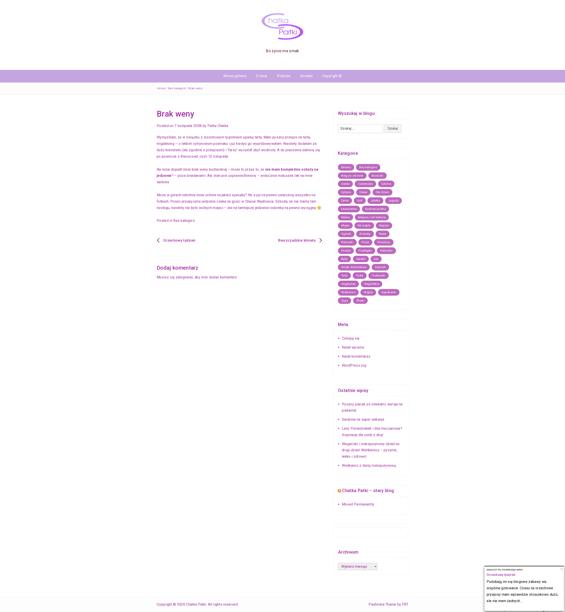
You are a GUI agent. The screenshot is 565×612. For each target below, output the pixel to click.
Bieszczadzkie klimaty (297, 240)
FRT (405, 604)
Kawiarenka (349, 209)
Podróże (284, 76)
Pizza (365, 242)
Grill (359, 200)
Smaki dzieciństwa (353, 267)
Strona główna (234, 76)
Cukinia (386, 183)
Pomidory (383, 242)
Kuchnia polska (375, 209)
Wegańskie (371, 283)
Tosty (359, 275)
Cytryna (346, 192)
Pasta (382, 233)
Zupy (344, 300)
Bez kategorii (177, 88)
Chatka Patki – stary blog (368, 490)
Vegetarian (348, 283)
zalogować (184, 277)
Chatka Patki (196, 604)
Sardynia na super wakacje (363, 419)
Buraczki (377, 175)
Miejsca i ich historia (372, 217)
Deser (363, 192)
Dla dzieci (382, 192)
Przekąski (365, 250)
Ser (376, 259)
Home (161, 88)
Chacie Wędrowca (259, 201)
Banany (346, 167)
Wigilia (368, 292)
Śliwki (360, 300)
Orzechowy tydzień (179, 240)
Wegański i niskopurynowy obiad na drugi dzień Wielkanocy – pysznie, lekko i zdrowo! (370, 450)
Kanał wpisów (353, 347)
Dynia (345, 200)
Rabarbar (386, 250)
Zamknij (561, 568)
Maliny (345, 217)
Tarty (344, 275)
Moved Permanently (358, 504)
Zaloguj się (351, 338)
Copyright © (332, 76)
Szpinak (380, 267)
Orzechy (365, 233)
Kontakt (306, 76)
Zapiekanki (388, 292)
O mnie (261, 76)
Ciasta (345, 183)
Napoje (384, 225)
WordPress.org (354, 365)
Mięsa (345, 225)
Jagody (393, 200)
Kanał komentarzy (356, 356)
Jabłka (375, 200)
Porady (345, 250)
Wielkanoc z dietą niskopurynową (369, 465)
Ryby (344, 259)
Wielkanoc (348, 292)
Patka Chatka (217, 126)
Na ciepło (364, 225)
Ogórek (346, 233)
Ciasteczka (365, 183)
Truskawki (378, 275)
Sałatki (360, 259)
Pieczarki (347, 242)
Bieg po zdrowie (352, 175)
